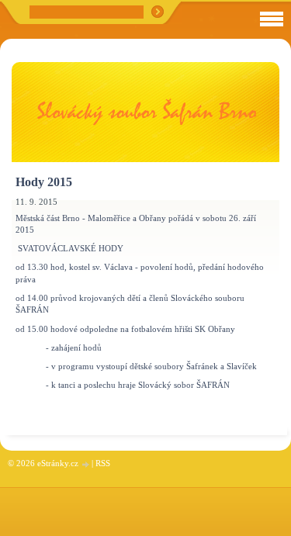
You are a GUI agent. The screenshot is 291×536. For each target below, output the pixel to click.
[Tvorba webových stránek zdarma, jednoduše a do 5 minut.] (86, 464)
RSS (102, 463)
